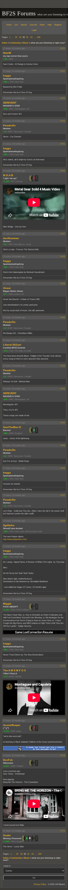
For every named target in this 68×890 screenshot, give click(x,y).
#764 (63, 423)
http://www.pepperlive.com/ (15, 539)
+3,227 (6, 766)
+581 (5, 82)
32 (27, 37)
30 (20, 37)
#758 (63, 256)
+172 (5, 676)
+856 (5, 433)
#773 (63, 720)
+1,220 (6, 181)
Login (34, 30)
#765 (63, 445)
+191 (5, 59)
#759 (63, 283)
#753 (63, 98)
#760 (63, 317)
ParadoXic (9, 125)
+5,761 (6, 731)
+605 (5, 109)
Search (24, 25)
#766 (63, 468)
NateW (7, 52)
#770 (63, 599)
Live (16, 25)
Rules (42, 25)
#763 (63, 389)
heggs (7, 75)
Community (15, 43)
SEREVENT (10, 102)
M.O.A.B (8, 175)
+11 (4, 131)
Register (58, 25)
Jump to (6, 866)
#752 (63, 71)
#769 (63, 546)
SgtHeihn (9, 525)
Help (49, 25)
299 (38, 37)
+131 (5, 351)
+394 (5, 531)
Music (25, 43)
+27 (4, 294)
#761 (63, 340)
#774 (63, 755)
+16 (4, 244)
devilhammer (11, 238)
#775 (63, 831)
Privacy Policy (40, 884)
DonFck (8, 759)
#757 (63, 234)
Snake (7, 835)
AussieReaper (11, 725)
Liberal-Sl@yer (12, 344)
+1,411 (6, 610)
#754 (63, 121)
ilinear (7, 288)
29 (16, 37)
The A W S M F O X (14, 670)
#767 (63, 495)
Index (4, 43)
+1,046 (6, 841)
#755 (63, 144)
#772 (63, 666)
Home (9, 25)
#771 (63, 639)
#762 (63, 366)
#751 (63, 48)
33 (31, 37)
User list (33, 25)
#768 (63, 521)
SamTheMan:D (12, 427)
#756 (63, 171)
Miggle (7, 603)
